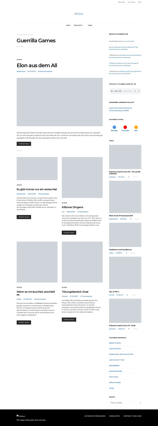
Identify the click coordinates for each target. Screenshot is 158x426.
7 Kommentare (82, 212)
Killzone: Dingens (72, 207)
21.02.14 (119, 295)
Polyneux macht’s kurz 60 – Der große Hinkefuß (124, 173)
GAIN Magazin (115, 348)
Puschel (64, 296)
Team (90, 25)
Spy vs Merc (114, 292)
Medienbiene (114, 365)
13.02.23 (121, 329)
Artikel (19, 59)
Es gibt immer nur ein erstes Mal (37, 189)
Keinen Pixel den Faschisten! (121, 354)
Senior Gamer (115, 382)
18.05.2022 (32, 194)
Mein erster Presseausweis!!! (121, 216)
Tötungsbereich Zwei (75, 291)
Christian (112, 63)
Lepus (111, 253)
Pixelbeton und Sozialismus (120, 250)
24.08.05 (123, 219)
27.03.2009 (74, 296)
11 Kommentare (86, 296)
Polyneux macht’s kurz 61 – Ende (122, 326)
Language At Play (116, 360)
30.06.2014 (71, 212)
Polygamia (113, 377)
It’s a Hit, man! (129, 41)
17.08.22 (119, 253)
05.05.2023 (32, 71)
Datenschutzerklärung (95, 416)
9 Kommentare (43, 194)
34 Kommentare (40, 299)
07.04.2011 (28, 299)
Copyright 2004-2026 (132, 416)
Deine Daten (114, 416)
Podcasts (78, 25)
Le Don (111, 295)
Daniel (19, 299)
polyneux (112, 177)
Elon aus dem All (37, 65)
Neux (68, 25)
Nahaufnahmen (115, 371)
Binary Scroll (115, 343)
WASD (111, 388)
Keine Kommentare (45, 71)
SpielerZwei (21, 71)
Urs (63, 212)
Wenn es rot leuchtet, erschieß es (36, 293)
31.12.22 (121, 177)
